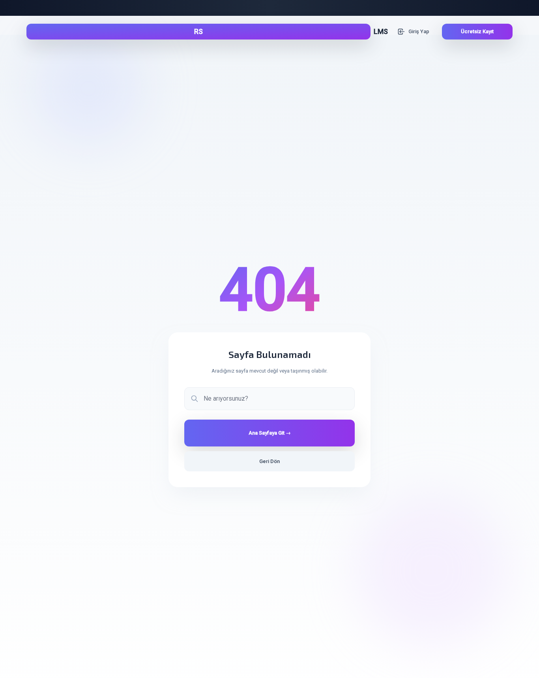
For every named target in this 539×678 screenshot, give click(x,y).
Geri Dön (269, 461)
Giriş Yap (418, 31)
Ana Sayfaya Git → (270, 433)
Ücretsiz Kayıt (477, 31)
